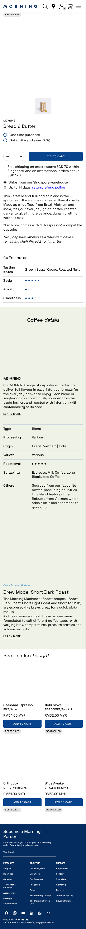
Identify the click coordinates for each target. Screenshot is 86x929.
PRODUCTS (8, 863)
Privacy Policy (63, 900)
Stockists (61, 879)
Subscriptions (10, 903)
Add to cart (56, 156)
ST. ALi (15, 787)
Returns (60, 890)
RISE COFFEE (59, 709)
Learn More (12, 414)
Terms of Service (64, 895)
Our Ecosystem (37, 868)
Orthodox (10, 783)
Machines (8, 873)
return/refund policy (48, 187)
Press (32, 890)
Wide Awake (54, 783)
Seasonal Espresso (18, 705)
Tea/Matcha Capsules (9, 886)
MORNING (9, 120)
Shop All (7, 868)
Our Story (35, 873)
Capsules (7, 879)
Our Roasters (36, 879)
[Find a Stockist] (53, 6)
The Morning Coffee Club (40, 902)
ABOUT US (35, 863)
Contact (60, 873)
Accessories (9, 893)
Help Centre (62, 868)
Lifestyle (7, 898)
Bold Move (53, 705)
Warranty (61, 884)
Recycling (35, 884)
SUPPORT (60, 863)
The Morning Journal (40, 895)
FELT (10, 709)
